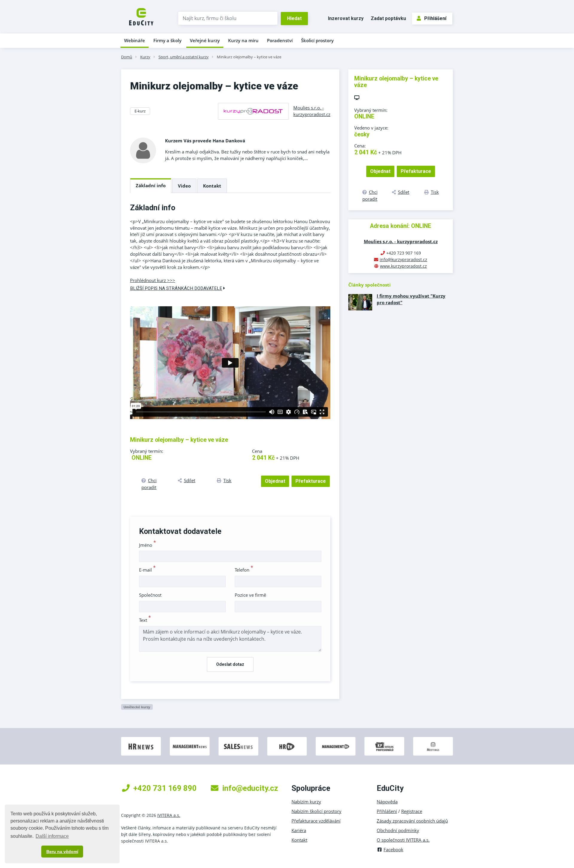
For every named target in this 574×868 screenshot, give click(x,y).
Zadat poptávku (388, 18)
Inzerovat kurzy (346, 18)
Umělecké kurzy (136, 707)
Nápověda (387, 802)
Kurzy (145, 57)
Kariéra (298, 830)
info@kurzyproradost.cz (403, 259)
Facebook (393, 849)
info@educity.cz (250, 788)
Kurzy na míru (243, 40)
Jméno (147, 545)
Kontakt (212, 186)
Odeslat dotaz (230, 664)
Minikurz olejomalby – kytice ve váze (249, 57)
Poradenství (280, 40)
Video (184, 186)
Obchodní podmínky (398, 830)
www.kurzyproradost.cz (403, 266)
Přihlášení (435, 18)
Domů (126, 57)
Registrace (411, 811)
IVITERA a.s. (168, 815)
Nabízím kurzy (306, 802)
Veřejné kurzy (205, 40)
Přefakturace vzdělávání (316, 821)
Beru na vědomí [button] (62, 851)
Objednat (275, 481)
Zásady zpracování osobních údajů (412, 821)
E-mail (147, 570)
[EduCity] (141, 16)
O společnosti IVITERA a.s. (403, 840)
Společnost (150, 595)
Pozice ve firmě (250, 595)
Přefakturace (310, 481)
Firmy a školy (167, 40)
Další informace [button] (52, 836)
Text (145, 620)
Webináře (134, 40)
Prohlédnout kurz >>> (152, 280)
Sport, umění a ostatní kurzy (183, 57)
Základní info (151, 185)
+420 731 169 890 (165, 788)
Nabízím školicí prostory (316, 811)
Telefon (244, 570)
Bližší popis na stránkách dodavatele (176, 288)
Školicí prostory (317, 40)
